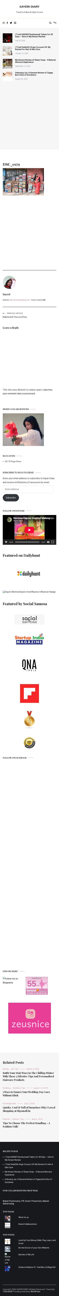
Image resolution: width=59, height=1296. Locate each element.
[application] (29, 530)
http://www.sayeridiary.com (19, 300)
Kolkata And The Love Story (15, 315)
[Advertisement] (29, 115)
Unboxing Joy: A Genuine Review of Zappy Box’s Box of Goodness (34, 74)
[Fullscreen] (52, 542)
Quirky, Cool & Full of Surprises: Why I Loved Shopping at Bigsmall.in (29, 1109)
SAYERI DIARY (29, 6)
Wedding (6, 1088)
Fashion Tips (18, 1119)
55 (31, 983)
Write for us (24, 1217)
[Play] (6, 542)
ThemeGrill (7, 1291)
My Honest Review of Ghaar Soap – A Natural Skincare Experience (35, 61)
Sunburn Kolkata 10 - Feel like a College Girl (37, 1267)
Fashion (6, 1119)
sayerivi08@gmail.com (13, 1198)
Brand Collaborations (28, 1224)
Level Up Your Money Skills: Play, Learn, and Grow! (37, 1241)
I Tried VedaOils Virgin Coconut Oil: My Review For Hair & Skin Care (32, 48)
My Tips (14, 1069)
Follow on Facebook (14, 758)
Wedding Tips (19, 1088)
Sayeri (6, 294)
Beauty (6, 1069)
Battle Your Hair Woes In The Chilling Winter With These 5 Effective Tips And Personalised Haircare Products (28, 1076)
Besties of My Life (26, 1254)
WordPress (35, 1291)
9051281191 (9, 1196)
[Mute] (48, 542)
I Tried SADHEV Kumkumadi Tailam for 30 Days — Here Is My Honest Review (34, 35)
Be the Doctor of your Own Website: (34, 1248)
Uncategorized (9, 1103)
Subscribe (11, 497)
